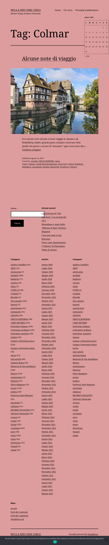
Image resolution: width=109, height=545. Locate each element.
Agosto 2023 (47, 395)
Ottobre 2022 (47, 431)
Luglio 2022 (47, 442)
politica (14, 392)
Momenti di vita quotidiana (23, 366)
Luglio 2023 (47, 399)
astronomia (16, 272)
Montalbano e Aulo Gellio (53, 224)
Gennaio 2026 (48, 290)
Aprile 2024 (47, 366)
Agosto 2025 (47, 308)
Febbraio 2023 (48, 417)
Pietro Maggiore (18, 384)
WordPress (93, 534)
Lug (88, 56)
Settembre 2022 (49, 435)
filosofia (14, 297)
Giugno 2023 (47, 402)
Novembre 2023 (49, 384)
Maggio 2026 (47, 275)
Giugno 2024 (47, 359)
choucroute (62, 164)
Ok (55, 542)
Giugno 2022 (47, 446)
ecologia (14, 293)
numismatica (17, 377)
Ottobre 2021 (47, 475)
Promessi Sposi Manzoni (22, 395)
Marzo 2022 (47, 457)
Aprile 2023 (47, 410)
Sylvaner (73, 167)
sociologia (15, 428)
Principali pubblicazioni (86, 10)
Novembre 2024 (49, 341)
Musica (14, 373)
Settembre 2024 (49, 348)
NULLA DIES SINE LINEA (26, 10)
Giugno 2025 (47, 315)
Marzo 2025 (47, 326)
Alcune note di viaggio (49, 58)
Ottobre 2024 (47, 344)
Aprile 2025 (47, 323)
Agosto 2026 (47, 264)
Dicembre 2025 (48, 293)
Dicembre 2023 (48, 381)
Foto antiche (16, 301)
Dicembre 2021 (48, 468)
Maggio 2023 (47, 406)
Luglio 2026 (47, 268)
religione (15, 406)
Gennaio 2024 (48, 377)
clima (13, 286)
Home (58, 10)
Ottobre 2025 (47, 301)
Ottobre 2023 (47, 388)
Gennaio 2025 (48, 333)
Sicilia (13, 424)
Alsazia (32, 164)
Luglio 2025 (47, 312)
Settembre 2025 (49, 304)
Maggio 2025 (47, 319)
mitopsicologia (17, 362)
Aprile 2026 (47, 279)
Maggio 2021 (47, 493)
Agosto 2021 (47, 482)
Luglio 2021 (47, 486)
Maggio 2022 (47, 450)
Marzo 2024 (47, 370)
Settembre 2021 (49, 479)
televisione (16, 442)
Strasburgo (64, 167)
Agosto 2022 (47, 439)
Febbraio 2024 (48, 373)
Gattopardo (16, 312)
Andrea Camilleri (19, 264)
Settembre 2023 (49, 392)
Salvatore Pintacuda (20, 413)
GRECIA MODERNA (46, 161)
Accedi (14, 508)
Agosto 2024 (47, 352)
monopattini (37, 167)
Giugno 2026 (47, 272)
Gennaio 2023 (48, 421)
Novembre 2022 (49, 428)
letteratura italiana (19, 326)
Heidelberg (26, 167)
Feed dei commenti (19, 515)
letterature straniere (20, 333)
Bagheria (15, 279)
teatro (13, 439)
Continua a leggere (31, 149)
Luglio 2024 (47, 355)
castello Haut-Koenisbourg (46, 164)
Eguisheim (79, 164)
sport (13, 431)
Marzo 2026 (47, 283)
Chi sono (68, 10)
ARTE (13, 268)
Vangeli (14, 446)
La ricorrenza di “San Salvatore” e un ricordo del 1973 (54, 217)
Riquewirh (54, 167)
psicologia (15, 402)
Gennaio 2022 (48, 464)
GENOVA (15, 315)
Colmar (71, 164)
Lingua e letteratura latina (23, 348)
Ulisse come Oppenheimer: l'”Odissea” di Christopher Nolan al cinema (54, 246)
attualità (34, 161)
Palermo (14, 381)
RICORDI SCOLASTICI (20, 410)
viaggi (57, 161)
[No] (106, 540)
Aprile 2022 (47, 453)
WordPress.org (17, 519)
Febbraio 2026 (48, 286)
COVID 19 (15, 290)
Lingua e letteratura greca (22, 341)
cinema (14, 283)
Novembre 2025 (49, 297)
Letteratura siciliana (20, 330)
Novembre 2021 (49, 471)
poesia (13, 388)
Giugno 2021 (47, 490)
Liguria (14, 337)
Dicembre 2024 (48, 337)
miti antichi (16, 359)
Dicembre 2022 (48, 424)
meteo (13, 355)
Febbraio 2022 (48, 461)
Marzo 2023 (47, 413)
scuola (13, 421)
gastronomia (16, 308)
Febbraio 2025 (48, 330)
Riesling (46, 167)
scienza (14, 417)
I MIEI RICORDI (18, 323)
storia (13, 435)
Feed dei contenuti (19, 512)
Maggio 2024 (47, 362)
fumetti (14, 304)
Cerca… (14, 208)
